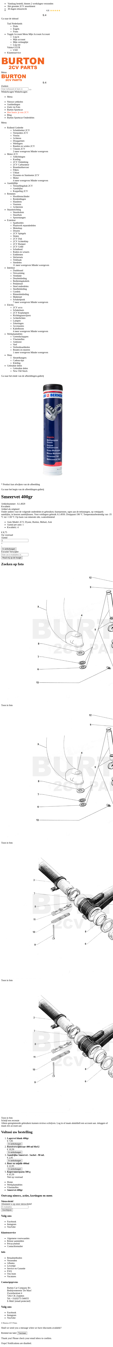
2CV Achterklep (20, 241)
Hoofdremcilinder (21, 196)
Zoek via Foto (13, 107)
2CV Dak (17, 238)
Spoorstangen (19, 217)
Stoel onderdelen (21, 286)
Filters (16, 170)
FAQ (9, 1271)
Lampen (17, 320)
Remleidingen (19, 199)
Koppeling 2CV (20, 191)
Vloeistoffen (18, 339)
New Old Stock (20, 371)
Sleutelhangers (19, 357)
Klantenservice (14, 52)
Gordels (16, 291)
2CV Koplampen (21, 313)
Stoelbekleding (20, 289)
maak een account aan (11, 1126)
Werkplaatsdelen (14, 1184)
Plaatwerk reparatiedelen (24, 225)
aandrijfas (5, 514)
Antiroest (17, 342)
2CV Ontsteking (20, 162)
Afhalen (11, 1263)
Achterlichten (19, 318)
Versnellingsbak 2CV (23, 186)
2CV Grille (18, 246)
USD (15, 50)
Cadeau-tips (18, 360)
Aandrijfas (18, 188)
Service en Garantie (16, 1268)
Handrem (17, 201)
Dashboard (18, 270)
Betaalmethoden (14, 1258)
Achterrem (18, 207)
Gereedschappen (20, 336)
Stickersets (18, 257)
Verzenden (12, 1260)
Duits (15, 26)
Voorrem (17, 204)
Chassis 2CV (19, 149)
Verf (15, 344)
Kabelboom (18, 328)
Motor (16, 178)
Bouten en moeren (21, 350)
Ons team (11, 1274)
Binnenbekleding (21, 294)
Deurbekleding (20, 278)
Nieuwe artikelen (15, 102)
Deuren (16, 231)
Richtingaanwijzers (22, 315)
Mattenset (17, 297)
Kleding (16, 363)
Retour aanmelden (15, 1241)
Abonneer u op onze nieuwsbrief (16, 1204)
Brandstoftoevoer (21, 167)
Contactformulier (15, 1246)
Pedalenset (18, 283)
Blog (9, 115)
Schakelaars (18, 310)
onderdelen (36, 511)
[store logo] (23, 69)
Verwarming (18, 273)
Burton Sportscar (15, 109)
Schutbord (18, 249)
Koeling (16, 159)
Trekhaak (17, 260)
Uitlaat (16, 172)
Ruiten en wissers (21, 252)
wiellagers (44, 514)
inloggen (101, 1123)
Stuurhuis (17, 215)
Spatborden (18, 223)
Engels (16, 29)
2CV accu (17, 307)
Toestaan (22, 1333)
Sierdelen (17, 262)
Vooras (16, 135)
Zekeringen (18, 323)
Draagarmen (18, 141)
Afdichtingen (19, 156)
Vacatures (11, 1276)
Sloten (16, 236)
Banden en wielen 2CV (24, 146)
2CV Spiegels (19, 233)
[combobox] (14, 89)
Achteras (17, 138)
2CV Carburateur (21, 164)
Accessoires (18, 326)
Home (10, 1182)
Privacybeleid (13, 1243)
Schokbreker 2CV (21, 130)
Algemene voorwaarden (18, 1238)
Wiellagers (18, 143)
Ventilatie (17, 275)
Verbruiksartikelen (21, 347)
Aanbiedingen (13, 104)
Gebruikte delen (20, 368)
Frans (15, 31)
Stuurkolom (18, 212)
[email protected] (22, 1301)
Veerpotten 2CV (20, 133)
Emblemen (18, 254)
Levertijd (11, 1266)
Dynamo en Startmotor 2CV (26, 175)
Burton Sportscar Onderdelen (20, 117)
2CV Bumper (19, 244)
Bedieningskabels (21, 281)
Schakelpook (19, 299)
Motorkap (17, 228)
